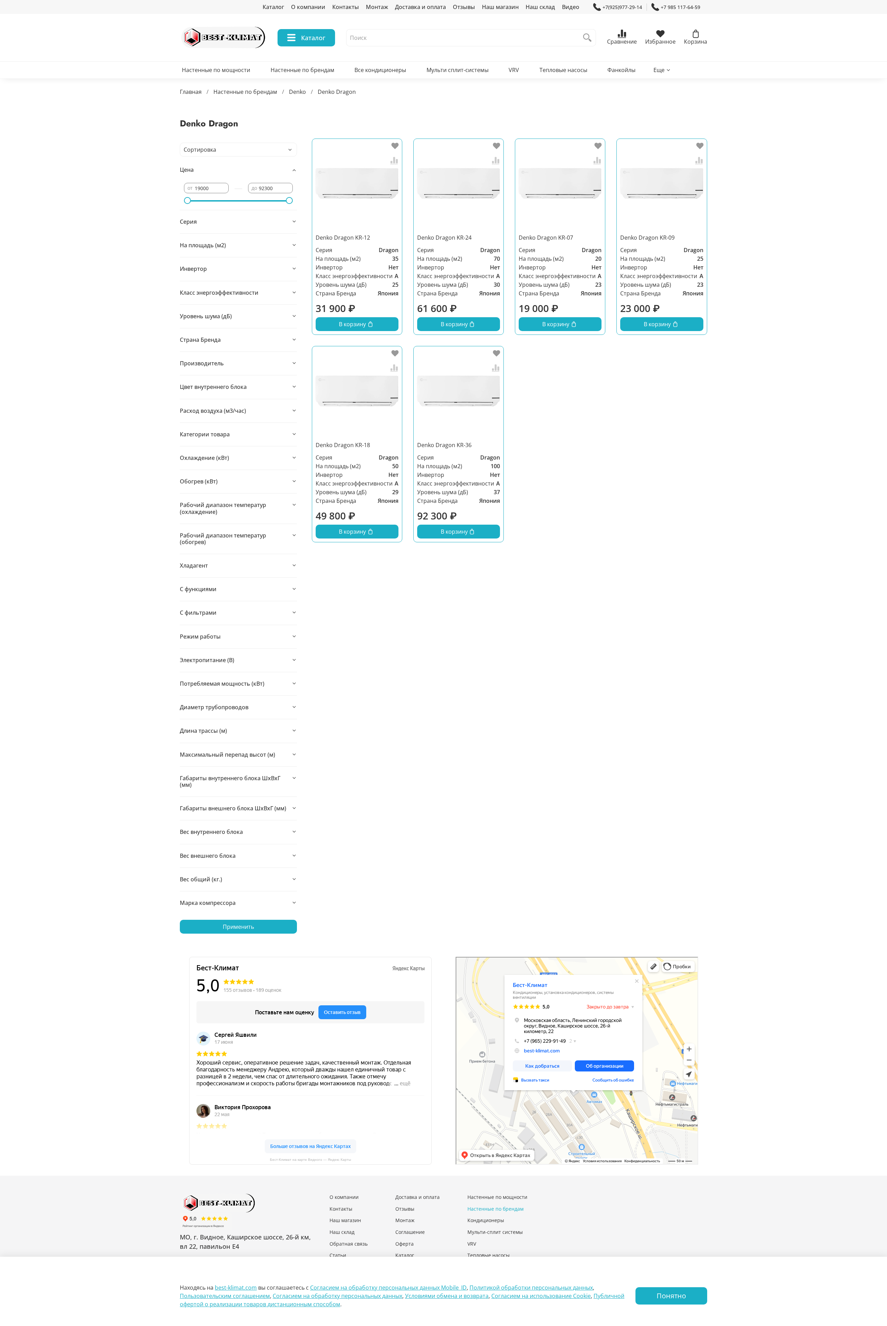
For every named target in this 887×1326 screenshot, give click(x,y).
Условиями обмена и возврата (447, 1296)
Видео (570, 7)
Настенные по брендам (302, 70)
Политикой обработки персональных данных (531, 1287)
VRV (514, 70)
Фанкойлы (621, 70)
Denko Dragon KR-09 (647, 237)
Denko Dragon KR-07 (546, 237)
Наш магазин (500, 7)
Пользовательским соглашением (225, 1296)
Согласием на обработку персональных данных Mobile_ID (388, 1287)
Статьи (338, 1255)
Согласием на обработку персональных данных (337, 1296)
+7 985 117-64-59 (680, 7)
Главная (191, 92)
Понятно (671, 1295)
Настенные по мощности (216, 70)
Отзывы (464, 7)
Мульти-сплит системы (495, 1232)
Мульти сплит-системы (458, 70)
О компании (308, 7)
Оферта (404, 1243)
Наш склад (540, 7)
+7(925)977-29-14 (622, 7)
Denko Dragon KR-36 (444, 445)
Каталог (273, 7)
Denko (297, 92)
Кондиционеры (485, 1220)
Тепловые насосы (563, 70)
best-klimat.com (236, 1287)
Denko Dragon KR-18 (343, 445)
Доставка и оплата (420, 7)
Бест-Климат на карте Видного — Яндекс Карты (310, 1160)
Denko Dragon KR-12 (343, 237)
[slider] (187, 200)
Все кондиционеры (380, 70)
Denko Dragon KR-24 (444, 237)
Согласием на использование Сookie (541, 1296)
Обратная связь (349, 1243)
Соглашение (410, 1232)
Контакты (345, 7)
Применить (238, 927)
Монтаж (377, 7)
